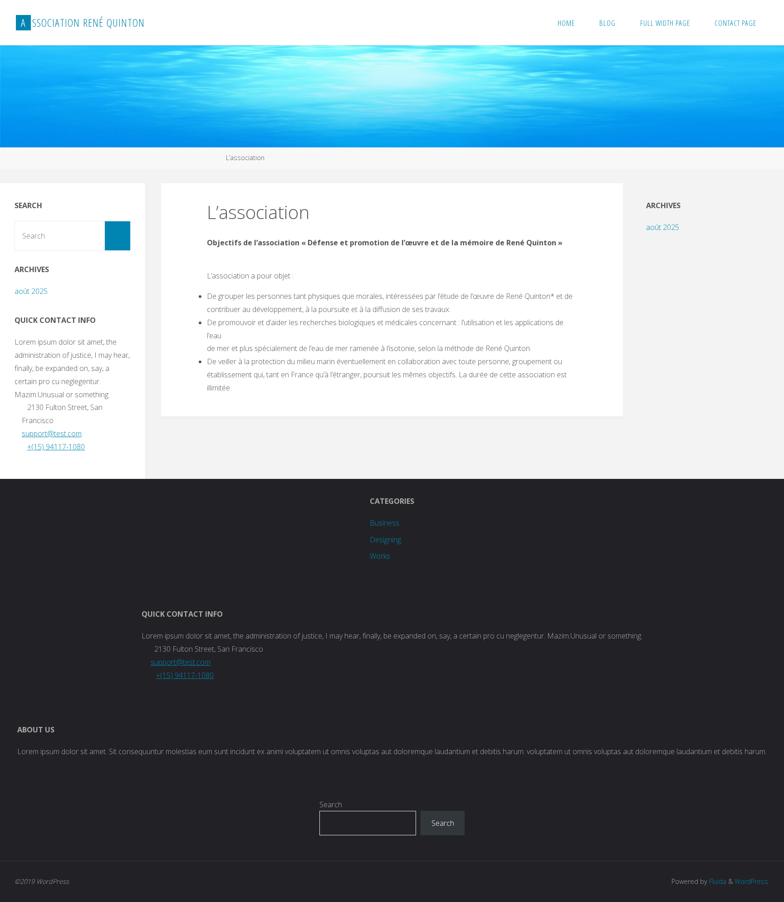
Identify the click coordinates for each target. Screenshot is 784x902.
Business (384, 523)
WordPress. (752, 881)
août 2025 (31, 291)
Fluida (716, 881)
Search (330, 804)
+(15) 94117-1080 (56, 447)
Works (380, 556)
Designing (385, 540)
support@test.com (52, 434)
